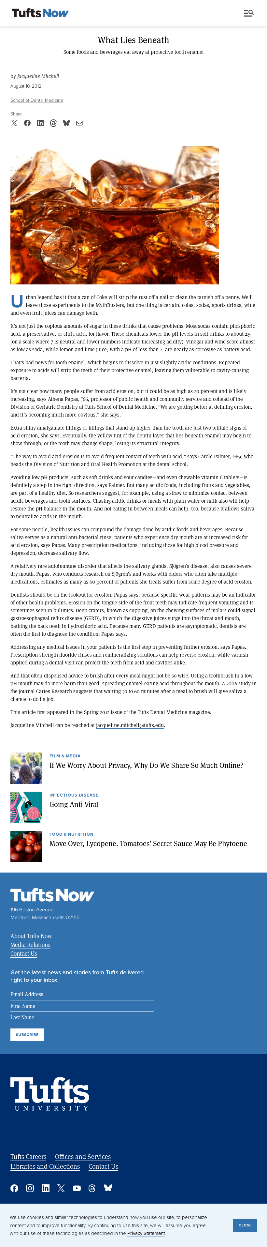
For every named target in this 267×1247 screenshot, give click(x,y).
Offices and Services (83, 1156)
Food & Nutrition (71, 834)
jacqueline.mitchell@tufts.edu (130, 725)
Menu (250, 13)
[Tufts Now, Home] (40, 13)
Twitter (61, 1188)
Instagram (30, 1188)
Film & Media (65, 756)
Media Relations (30, 945)
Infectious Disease (74, 795)
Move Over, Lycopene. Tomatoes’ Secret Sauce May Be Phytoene (148, 843)
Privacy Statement (146, 1233)
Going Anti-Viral (74, 804)
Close (245, 1225)
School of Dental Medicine (36, 100)
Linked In (45, 1188)
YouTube (77, 1188)
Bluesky (108, 1188)
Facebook (14, 1188)
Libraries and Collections (45, 1166)
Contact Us (23, 953)
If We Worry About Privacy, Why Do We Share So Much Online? (146, 765)
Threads (92, 1188)
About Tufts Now (31, 936)
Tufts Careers (28, 1156)
